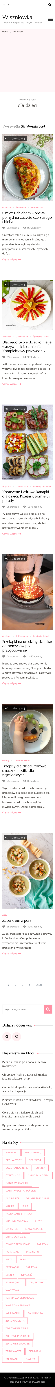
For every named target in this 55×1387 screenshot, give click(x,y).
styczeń (26, 1275)
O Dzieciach (22, 337)
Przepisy (6, 207)
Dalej (38, 984)
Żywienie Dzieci (41, 337)
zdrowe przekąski (18, 1336)
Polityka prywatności (33, 1381)
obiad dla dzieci (16, 1236)
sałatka (31, 1267)
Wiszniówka (17, 17)
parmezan (12, 1252)
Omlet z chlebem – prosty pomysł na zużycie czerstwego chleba (27, 217)
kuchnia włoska (17, 1221)
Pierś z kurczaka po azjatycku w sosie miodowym (24, 1064)
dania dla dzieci (38, 1175)
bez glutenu (33, 1152)
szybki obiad (14, 1282)
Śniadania (21, 207)
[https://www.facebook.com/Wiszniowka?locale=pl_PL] (6, 1036)
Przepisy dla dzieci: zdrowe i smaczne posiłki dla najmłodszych (25, 770)
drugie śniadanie (37, 1198)
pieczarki (32, 1252)
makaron (12, 1229)
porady (25, 1259)
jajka (25, 1206)
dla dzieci (12, 1198)
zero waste (13, 1351)
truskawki (36, 1282)
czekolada (13, 1175)
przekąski (12, 1267)
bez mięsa (35, 1160)
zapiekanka (35, 1313)
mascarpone (34, 1229)
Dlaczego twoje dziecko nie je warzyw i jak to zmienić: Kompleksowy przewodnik (26, 346)
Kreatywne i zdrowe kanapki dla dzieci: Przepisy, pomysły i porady (26, 496)
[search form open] (50, 4)
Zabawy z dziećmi (42, 486)
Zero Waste (37, 207)
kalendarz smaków (19, 1213)
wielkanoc (13, 1313)
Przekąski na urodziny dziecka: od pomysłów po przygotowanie (27, 646)
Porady (5, 761)
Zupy (4, 915)
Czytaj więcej (9, 259)
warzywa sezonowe (20, 1298)
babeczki (11, 1152)
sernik (10, 1275)
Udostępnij (18, 138)
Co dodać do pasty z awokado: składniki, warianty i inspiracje (27, 1089)
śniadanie (12, 1359)
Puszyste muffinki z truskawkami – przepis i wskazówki (27, 1102)
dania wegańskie (17, 1183)
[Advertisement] (27, 62)
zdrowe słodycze (17, 1343)
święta (30, 1359)
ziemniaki (35, 1351)
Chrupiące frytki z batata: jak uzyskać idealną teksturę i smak (24, 1076)
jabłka (10, 1206)
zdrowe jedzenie (17, 1328)
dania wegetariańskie (21, 1190)
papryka (42, 1244)
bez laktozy (14, 1160)
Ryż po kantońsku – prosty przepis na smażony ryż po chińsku (25, 1127)
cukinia (40, 1168)
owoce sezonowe (18, 1244)
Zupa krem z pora (16, 920)
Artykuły (6, 337)
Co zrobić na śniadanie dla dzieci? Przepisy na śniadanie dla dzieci (22, 1114)
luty (38, 1221)
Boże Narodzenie (17, 1168)
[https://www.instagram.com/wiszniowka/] (16, 1036)
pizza (9, 1259)
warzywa (12, 1290)
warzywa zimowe (18, 1305)
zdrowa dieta (15, 1321)
